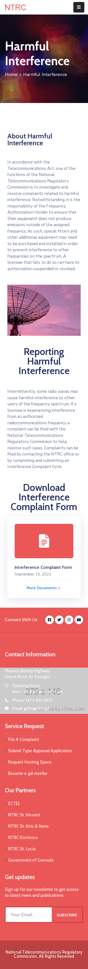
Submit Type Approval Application (40, 750)
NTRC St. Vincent (24, 814)
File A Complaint (23, 739)
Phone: (32, 700)
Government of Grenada (31, 860)
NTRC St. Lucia (21, 848)
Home (11, 74)
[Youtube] (79, 620)
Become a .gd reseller (27, 773)
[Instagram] (69, 620)
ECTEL (14, 803)
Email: (30, 708)
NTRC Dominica (23, 837)
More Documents (42, 588)
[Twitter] (59, 620)
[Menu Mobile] (78, 7)
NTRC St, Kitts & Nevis (28, 826)
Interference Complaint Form (43, 567)
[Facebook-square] (49, 620)
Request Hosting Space (29, 762)
